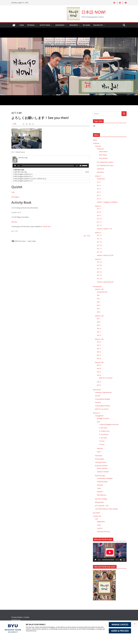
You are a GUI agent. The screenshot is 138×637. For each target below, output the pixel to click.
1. (18, 170)
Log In (99, 525)
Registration (101, 522)
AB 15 (99, 348)
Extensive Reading (101, 499)
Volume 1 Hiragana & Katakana (107, 202)
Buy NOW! (86, 25)
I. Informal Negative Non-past (109, 424)
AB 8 (98, 322)
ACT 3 (99, 189)
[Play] (15, 166)
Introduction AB (102, 292)
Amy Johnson (103, 158)
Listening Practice (100, 462)
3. (23, 174)
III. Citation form (104, 431)
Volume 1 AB (99, 289)
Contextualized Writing (102, 406)
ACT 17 (99, 249)
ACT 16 (99, 245)
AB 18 (99, 358)
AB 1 (98, 295)
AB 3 (98, 302)
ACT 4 (99, 192)
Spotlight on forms (103, 418)
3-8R (14, 124)
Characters (100, 149)
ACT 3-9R (87, 236)
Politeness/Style (102, 482)
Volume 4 (98, 259)
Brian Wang (103, 155)
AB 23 (99, 382)
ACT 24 (99, 279)
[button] (35, 25)
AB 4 (98, 305)
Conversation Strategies (105, 478)
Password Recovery (103, 532)
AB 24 (99, 385)
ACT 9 (99, 215)
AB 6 (98, 312)
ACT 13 (99, 235)
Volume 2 (98, 206)
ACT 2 (99, 185)
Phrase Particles (102, 468)
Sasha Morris (103, 151)
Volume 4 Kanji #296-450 (105, 282)
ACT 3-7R (14, 231)
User (96, 519)
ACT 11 (99, 222)
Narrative (100, 485)
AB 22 (99, 375)
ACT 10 (99, 219)
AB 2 (98, 299)
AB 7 (98, 319)
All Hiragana (15, 197)
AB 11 (99, 332)
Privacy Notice (16, 617)
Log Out (99, 528)
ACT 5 (99, 195)
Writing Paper (99, 502)
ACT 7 (99, 209)
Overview (98, 146)
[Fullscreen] (124, 560)
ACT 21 (99, 269)
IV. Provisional (103, 434)
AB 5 (98, 309)
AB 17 (99, 355)
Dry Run (97, 396)
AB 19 (99, 365)
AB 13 (99, 342)
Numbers (100, 492)
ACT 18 (99, 252)
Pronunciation (99, 459)
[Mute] (81, 166)
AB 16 (99, 352)
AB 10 (99, 328)
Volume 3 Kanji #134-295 (105, 255)
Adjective (100, 448)
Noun (99, 452)
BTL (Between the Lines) (105, 165)
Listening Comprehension (103, 392)
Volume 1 (98, 176)
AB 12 (99, 335)
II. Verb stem (103, 428)
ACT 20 (99, 265)
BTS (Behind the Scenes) (105, 162)
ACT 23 (99, 275)
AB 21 (99, 372)
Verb (98, 422)
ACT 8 (99, 212)
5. (29, 179)
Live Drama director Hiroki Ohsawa (106, 509)
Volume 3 (98, 233)
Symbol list (100, 169)
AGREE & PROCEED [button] (120, 630)
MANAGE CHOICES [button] (120, 624)
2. (20, 172)
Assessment (59, 25)
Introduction (101, 179)
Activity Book (45, 25)
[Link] (13, 25)
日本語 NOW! (93, 12)
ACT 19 (99, 262)
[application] (51, 166)
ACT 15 (99, 242)
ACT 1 (99, 182)
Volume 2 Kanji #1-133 (104, 229)
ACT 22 (99, 272)
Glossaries (100, 172)
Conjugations (99, 416)
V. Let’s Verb (103, 438)
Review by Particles (101, 466)
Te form (101, 441)
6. (23, 181)
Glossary (14, 222)
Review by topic (100, 476)
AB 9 (98, 325)
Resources (74, 25)
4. (23, 176)
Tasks (99, 488)
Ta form (101, 444)
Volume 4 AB (99, 362)
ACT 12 (99, 225)
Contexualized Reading (102, 399)
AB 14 (99, 345)
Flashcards (98, 456)
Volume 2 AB (99, 316)
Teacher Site (98, 25)
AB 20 (99, 368)
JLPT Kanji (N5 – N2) (101, 505)
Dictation (98, 402)
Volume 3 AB (99, 339)
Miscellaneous (101, 495)
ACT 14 (99, 239)
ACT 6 (99, 199)
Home (21, 25)
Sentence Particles (103, 472)
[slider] (85, 165)
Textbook (30, 25)
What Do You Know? (106, 378)
